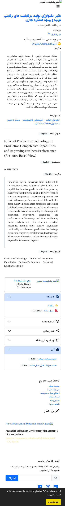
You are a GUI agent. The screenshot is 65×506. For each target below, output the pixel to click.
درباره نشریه (53, 389)
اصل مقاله (43, 310)
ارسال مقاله (54, 396)
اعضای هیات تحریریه (50, 393)
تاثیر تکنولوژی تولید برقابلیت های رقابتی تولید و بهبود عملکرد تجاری (32, 17)
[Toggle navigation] (33, 6)
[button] (44, 495)
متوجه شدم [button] (53, 502)
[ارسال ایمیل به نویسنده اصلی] (49, 34)
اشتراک (12, 478)
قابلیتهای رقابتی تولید (33, 119)
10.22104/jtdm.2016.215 (44, 43)
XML (51, 305)
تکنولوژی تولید (52, 119)
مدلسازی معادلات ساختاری (47, 123)
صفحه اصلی (54, 385)
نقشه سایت (54, 404)
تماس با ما (54, 400)
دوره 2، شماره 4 (22, 280)
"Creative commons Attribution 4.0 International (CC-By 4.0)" (31, 440)
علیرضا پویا (56, 34)
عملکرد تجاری (13, 119)
